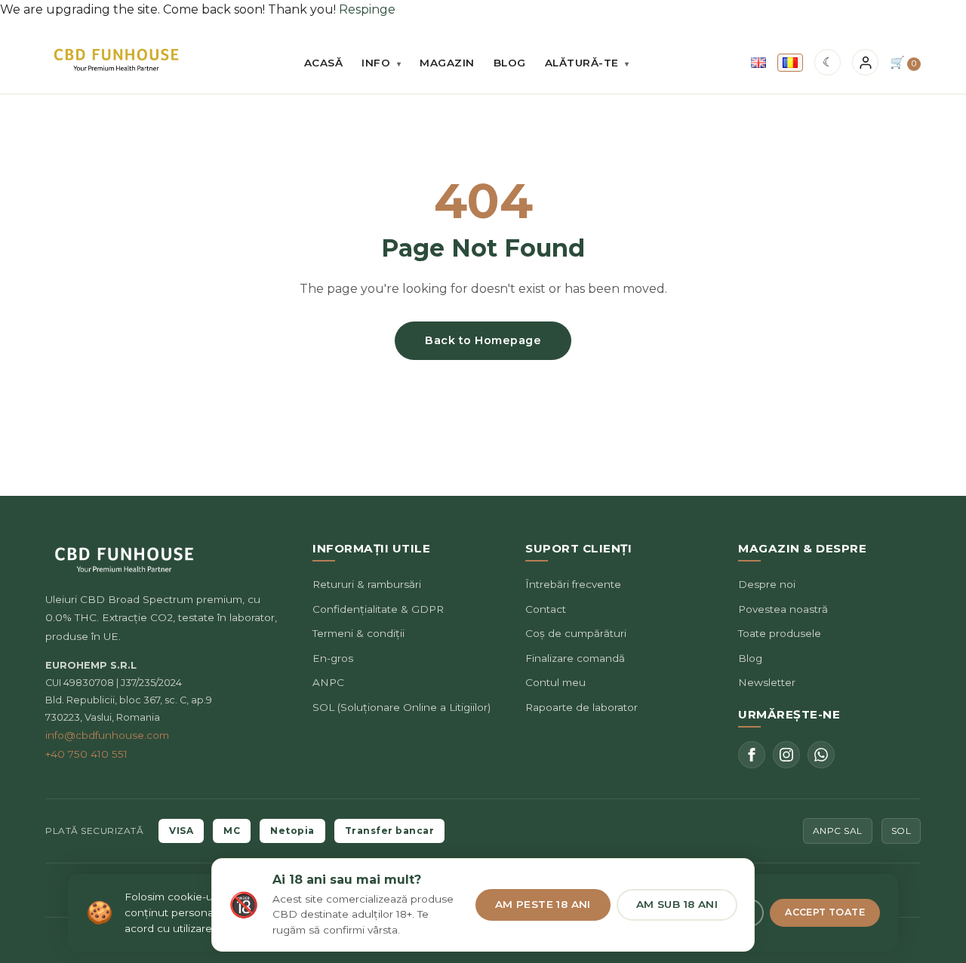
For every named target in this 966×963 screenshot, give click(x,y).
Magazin (447, 63)
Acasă (323, 63)
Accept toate (825, 912)
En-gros (332, 658)
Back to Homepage (483, 340)
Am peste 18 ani (543, 904)
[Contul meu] (865, 62)
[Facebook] (751, 754)
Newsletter (766, 682)
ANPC (328, 682)
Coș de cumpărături (575, 633)
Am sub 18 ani (677, 904)
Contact (545, 609)
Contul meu (555, 682)
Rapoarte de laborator (581, 707)
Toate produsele (779, 633)
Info (381, 63)
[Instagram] (786, 754)
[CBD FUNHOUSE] (116, 60)
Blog (510, 63)
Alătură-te (587, 63)
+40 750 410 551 (86, 754)
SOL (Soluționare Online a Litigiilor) (401, 707)
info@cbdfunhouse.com (107, 735)
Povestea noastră (783, 609)
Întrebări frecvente (573, 584)
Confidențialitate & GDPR (378, 609)
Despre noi (766, 584)
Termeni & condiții (358, 633)
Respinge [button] (367, 9)
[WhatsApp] (821, 754)
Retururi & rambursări (366, 584)
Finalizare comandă (575, 658)
